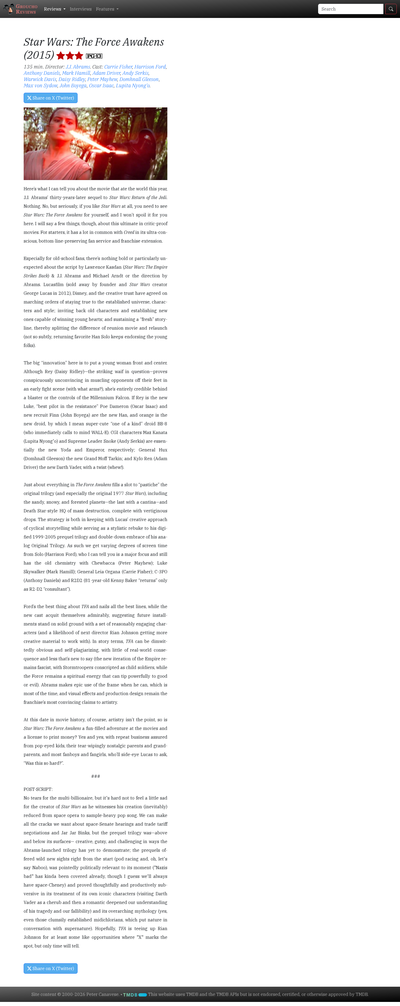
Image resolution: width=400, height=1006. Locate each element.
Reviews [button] (53, 9)
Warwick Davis (40, 79)
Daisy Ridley (72, 79)
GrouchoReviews (27, 8)
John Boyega (73, 85)
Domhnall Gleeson (139, 79)
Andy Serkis (135, 72)
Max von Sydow (40, 85)
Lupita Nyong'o (133, 85)
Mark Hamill (76, 72)
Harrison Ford (150, 66)
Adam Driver (106, 72)
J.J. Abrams (78, 66)
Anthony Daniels (42, 72)
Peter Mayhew (102, 79)
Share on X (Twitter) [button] (53, 98)
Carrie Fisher (118, 66)
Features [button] (105, 9)
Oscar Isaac (101, 85)
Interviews (81, 9)
